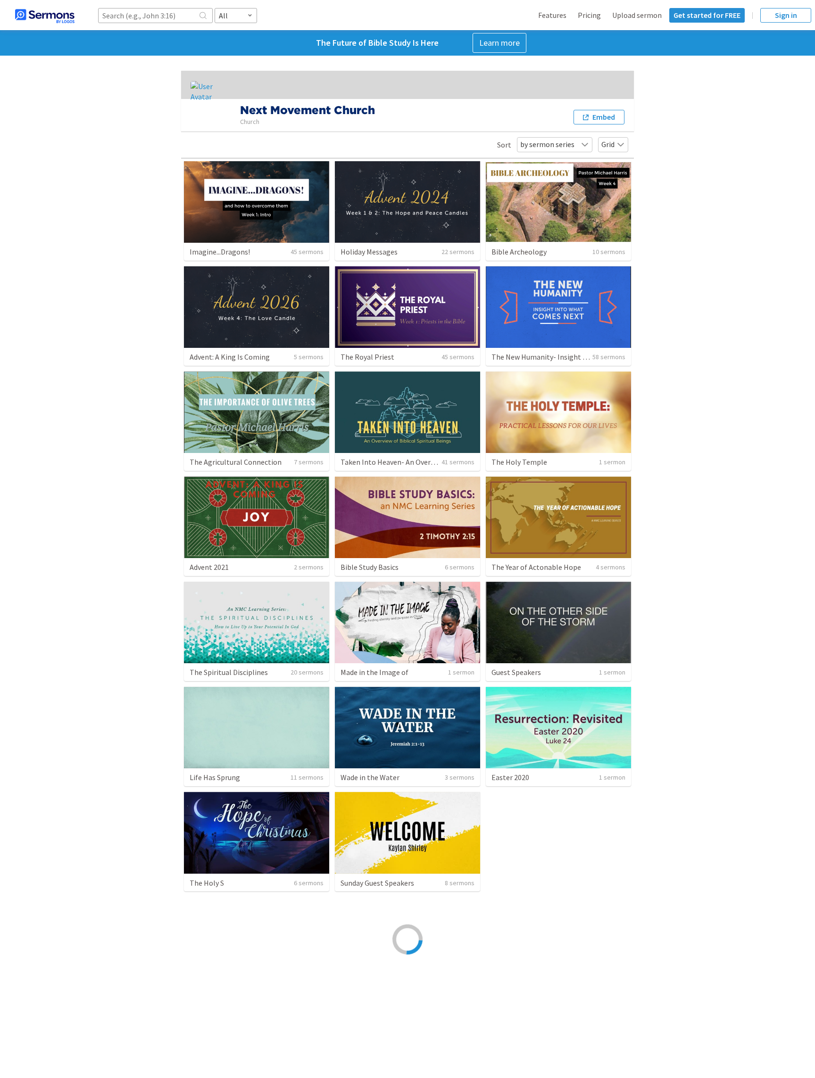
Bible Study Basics (370, 567)
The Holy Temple (519, 462)
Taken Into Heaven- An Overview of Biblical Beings (422, 462)
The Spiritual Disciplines (229, 672)
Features (552, 15)
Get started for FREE (707, 15)
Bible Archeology (519, 251)
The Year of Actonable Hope (536, 567)
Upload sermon (637, 15)
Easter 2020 (510, 777)
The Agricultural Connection (236, 462)
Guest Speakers (516, 672)
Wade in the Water (370, 777)
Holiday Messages (369, 251)
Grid (608, 144)
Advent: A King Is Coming (230, 357)
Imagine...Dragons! (220, 251)
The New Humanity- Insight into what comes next (572, 357)
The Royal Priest (367, 357)
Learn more (499, 42)
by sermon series (547, 144)
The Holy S (207, 883)
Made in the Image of (374, 672)
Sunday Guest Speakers (377, 883)
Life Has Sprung (215, 777)
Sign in (786, 15)
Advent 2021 (209, 567)
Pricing (589, 15)
